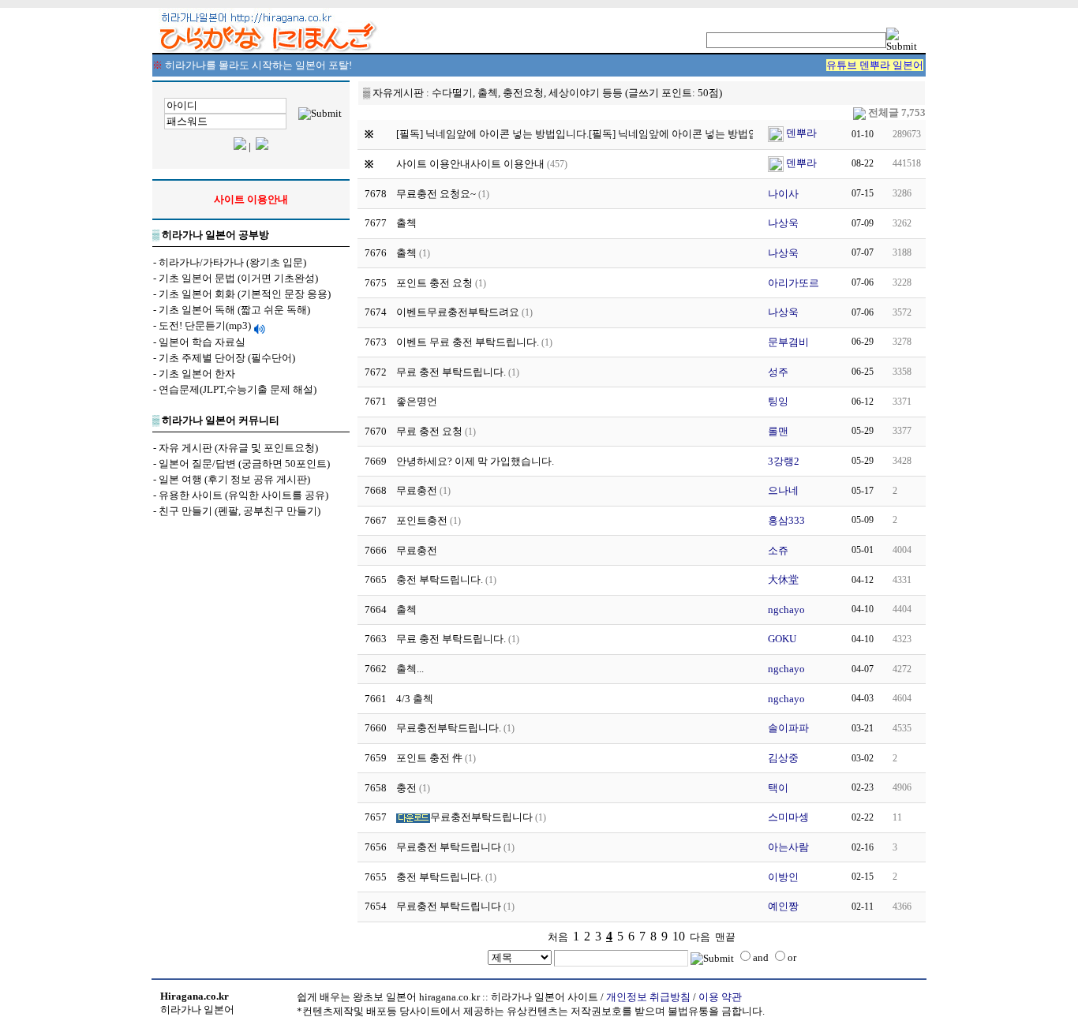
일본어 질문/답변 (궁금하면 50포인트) (244, 463)
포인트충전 (421, 520)
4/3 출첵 (414, 699)
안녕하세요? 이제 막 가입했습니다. (475, 461)
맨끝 (725, 937)
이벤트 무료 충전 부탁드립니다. (467, 342)
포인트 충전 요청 (434, 283)
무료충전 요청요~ (436, 194)
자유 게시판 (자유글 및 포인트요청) (238, 448)
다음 (700, 937)
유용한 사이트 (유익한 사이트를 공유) (243, 495)
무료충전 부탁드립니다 (448, 847)
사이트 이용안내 (507, 164)
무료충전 (416, 490)
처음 (558, 937)
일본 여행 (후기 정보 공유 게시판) (234, 479)
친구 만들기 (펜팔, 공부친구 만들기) (239, 511)
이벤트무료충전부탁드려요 (457, 312)
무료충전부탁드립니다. (448, 728)
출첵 (406, 223)
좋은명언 (416, 401)
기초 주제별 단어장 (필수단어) (227, 358)
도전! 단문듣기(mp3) (205, 325)
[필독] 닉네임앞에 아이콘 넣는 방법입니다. (685, 134)
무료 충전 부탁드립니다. (451, 372)
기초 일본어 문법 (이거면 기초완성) (238, 278)
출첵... (410, 669)
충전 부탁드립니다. (439, 579)
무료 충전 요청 (429, 431)
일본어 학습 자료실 (202, 342)
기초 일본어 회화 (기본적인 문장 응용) (245, 294)
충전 (406, 788)
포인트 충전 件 (429, 758)
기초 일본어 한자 (197, 374)
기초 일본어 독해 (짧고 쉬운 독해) (234, 310)
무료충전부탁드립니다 (481, 817)
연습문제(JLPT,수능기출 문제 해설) (237, 389)
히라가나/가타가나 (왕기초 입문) (232, 262)
